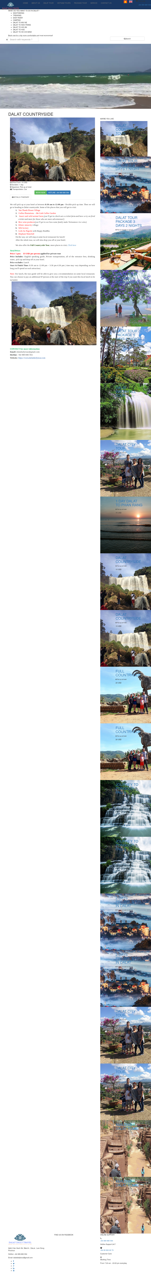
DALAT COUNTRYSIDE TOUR (128, 129)
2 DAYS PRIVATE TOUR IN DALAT (128, 901)
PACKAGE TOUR (80, 3)
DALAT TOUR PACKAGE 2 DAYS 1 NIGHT (128, 164)
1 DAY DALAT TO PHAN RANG (129, 502)
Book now (40, 192)
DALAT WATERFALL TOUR (126, 391)
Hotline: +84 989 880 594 (58, 192)
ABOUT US (35, 3)
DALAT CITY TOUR (126, 446)
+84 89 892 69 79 (106, 1250)
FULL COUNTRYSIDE (128, 672)
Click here (72, 245)
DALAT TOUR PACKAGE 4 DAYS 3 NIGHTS (129, 278)
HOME (25, 3)
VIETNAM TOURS (64, 3)
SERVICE (93, 3)
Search (128, 38)
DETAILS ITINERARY (21, 197)
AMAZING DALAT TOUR (126, 1126)
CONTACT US (106, 3)
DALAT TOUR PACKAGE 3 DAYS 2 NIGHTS (129, 221)
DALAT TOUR (48, 3)
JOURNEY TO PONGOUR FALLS (127, 788)
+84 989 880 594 (144, 5)
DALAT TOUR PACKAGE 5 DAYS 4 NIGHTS (129, 334)
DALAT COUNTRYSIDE (128, 559)
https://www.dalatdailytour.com (31, 358)
